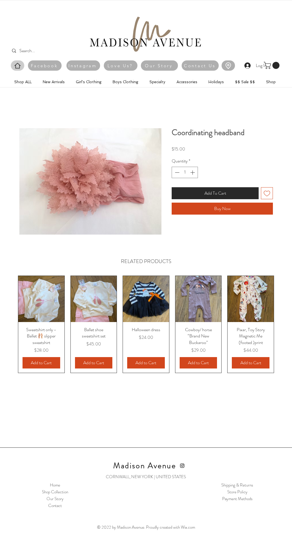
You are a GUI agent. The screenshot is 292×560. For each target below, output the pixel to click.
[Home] (17, 65)
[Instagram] (182, 466)
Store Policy (237, 492)
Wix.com (188, 527)
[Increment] (193, 172)
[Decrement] (177, 172)
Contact (55, 505)
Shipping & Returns (237, 485)
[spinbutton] (185, 172)
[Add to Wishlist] (267, 193)
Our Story (55, 499)
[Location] (228, 65)
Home (55, 485)
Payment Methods (237, 499)
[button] (272, 65)
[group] (146, 324)
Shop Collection (55, 492)
